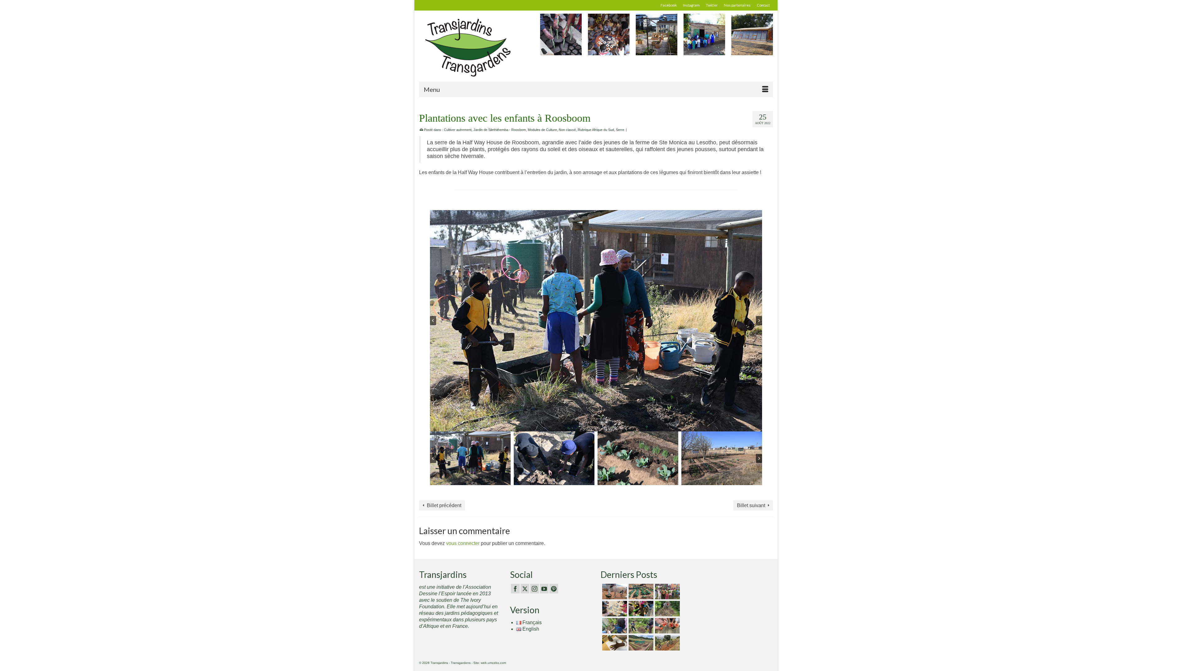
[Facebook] (515, 588)
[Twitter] (525, 588)
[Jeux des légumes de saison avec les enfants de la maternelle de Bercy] (614, 608)
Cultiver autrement (458, 130)
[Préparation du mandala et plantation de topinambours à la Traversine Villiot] (640, 625)
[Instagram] (534, 588)
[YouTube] (544, 588)
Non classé (567, 130)
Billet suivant (751, 505)
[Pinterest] (553, 588)
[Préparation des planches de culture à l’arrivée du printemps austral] (640, 591)
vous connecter (463, 543)
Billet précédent (444, 505)
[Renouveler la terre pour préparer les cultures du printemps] (640, 608)
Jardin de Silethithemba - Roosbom (499, 130)
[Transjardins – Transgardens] (475, 47)
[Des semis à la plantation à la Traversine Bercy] (614, 625)
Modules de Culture (542, 130)
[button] (470, 458)
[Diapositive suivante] (759, 320)
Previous (545, 37)
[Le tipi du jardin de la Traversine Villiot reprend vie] (666, 608)
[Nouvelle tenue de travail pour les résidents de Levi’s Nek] (640, 643)
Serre (620, 130)
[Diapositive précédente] (433, 320)
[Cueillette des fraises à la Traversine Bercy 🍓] (666, 625)
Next (767, 37)
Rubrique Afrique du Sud (596, 130)
